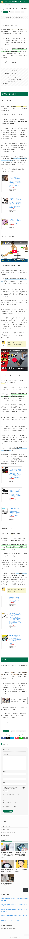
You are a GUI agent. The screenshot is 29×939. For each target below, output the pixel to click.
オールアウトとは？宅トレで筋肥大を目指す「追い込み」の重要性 (18, 700)
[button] (3, 738)
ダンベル (12, 11)
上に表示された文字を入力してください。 (12, 794)
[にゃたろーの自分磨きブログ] (11, 1)
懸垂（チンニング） (12, 81)
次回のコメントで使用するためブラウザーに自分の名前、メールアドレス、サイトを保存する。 (14, 788)
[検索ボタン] (24, 1)
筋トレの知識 (5, 11)
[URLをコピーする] (25, 738)
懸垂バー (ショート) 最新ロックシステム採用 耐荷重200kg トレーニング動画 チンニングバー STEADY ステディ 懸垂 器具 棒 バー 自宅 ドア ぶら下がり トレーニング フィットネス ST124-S (15, 639)
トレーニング (17, 11)
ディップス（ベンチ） (13, 77)
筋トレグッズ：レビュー (9, 832)
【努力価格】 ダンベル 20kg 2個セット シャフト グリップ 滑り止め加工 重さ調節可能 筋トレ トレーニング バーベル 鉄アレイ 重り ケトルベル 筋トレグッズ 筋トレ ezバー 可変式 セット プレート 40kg (15, 492)
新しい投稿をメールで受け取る (9, 806)
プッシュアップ (11, 75)
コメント (5, 754)
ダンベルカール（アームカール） (15, 79)
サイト (4, 782)
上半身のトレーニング (10, 73)
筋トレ (23, 11)
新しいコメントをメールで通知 (9, 802)
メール (5, 777)
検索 (26, 890)
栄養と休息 (6, 829)
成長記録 (6, 835)
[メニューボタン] (27, 1)
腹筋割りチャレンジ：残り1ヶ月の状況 (10, 920)
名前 (4, 771)
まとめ (6, 84)
